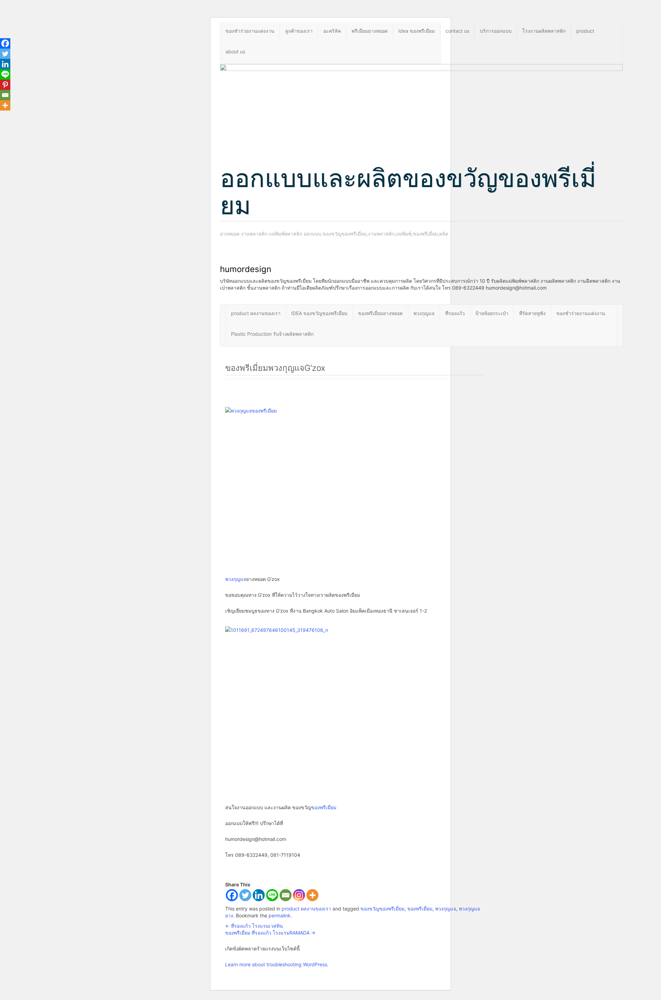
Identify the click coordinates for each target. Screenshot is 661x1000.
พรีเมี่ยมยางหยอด (370, 31)
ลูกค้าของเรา (299, 31)
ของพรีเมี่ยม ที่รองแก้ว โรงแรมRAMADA (270, 933)
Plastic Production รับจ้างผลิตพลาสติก (272, 334)
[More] (312, 895)
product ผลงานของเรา (256, 313)
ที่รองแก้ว (455, 313)
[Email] (286, 895)
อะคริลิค (332, 31)
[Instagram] (299, 895)
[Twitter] (245, 895)
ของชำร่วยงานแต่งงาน (249, 31)
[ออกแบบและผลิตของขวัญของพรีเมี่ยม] (421, 107)
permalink (280, 915)
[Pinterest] (5, 85)
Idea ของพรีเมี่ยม (416, 31)
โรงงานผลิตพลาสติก (544, 31)
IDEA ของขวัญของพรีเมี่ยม (319, 313)
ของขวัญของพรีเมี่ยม (382, 909)
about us (235, 51)
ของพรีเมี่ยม (323, 807)
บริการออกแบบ (496, 31)
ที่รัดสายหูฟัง (532, 313)
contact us (457, 31)
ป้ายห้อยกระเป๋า (491, 313)
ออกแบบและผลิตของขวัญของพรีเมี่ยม (408, 191)
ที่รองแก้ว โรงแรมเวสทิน (254, 926)
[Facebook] (232, 895)
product (585, 31)
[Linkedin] (259, 895)
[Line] (272, 895)
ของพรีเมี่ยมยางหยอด (380, 313)
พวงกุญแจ (423, 313)
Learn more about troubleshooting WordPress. (276, 964)
